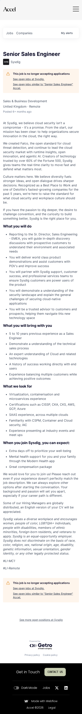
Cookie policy (50, 654)
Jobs (46, 688)
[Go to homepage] (9, 9)
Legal (51, 708)
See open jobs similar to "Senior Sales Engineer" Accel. (43, 86)
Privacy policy (32, 654)
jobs (9, 33)
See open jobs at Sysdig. (28, 79)
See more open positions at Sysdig (41, 619)
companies (24, 33)
